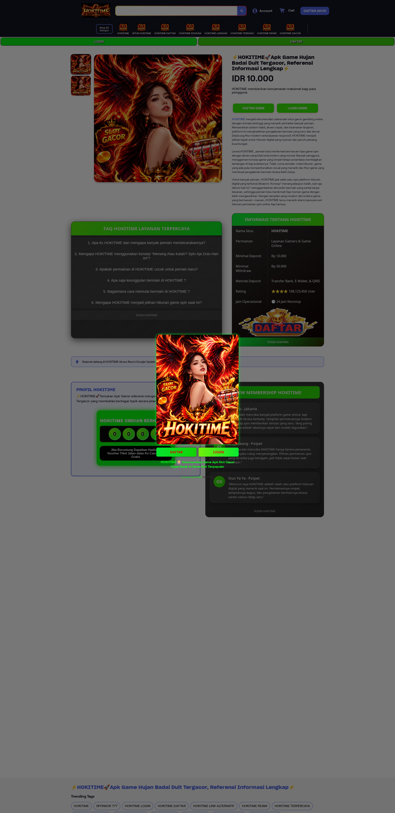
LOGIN (218, 452)
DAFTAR (176, 452)
